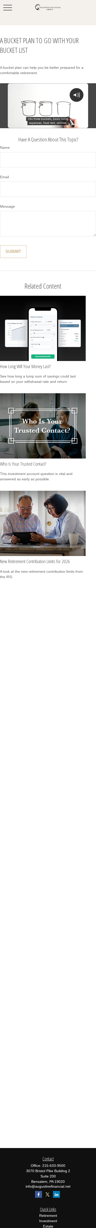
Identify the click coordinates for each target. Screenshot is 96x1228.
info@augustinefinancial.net (48, 1186)
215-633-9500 (53, 1166)
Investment (48, 1221)
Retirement (48, 1216)
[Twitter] (47, 1194)
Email (4, 177)
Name (5, 147)
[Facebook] (38, 1194)
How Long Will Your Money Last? (25, 366)
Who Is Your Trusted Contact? (23, 464)
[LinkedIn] (56, 1194)
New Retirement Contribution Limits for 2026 (35, 561)
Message (7, 206)
